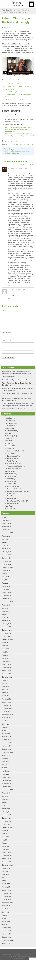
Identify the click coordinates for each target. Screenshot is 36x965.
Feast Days (8, 421)
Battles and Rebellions (14, 451)
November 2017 (7, 821)
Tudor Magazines (17, 954)
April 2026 (5, 517)
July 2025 (5, 539)
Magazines (8, 428)
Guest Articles (9, 426)
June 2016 (5, 874)
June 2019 (5, 762)
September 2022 (7, 639)
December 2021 (7, 668)
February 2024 (7, 589)
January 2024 (6, 592)
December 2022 (7, 630)
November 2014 (7, 934)
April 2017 (5, 843)
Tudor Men (10, 498)
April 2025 (5, 545)
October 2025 (6, 530)
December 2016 (7, 856)
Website (4, 349)
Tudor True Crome (10, 508)
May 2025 (5, 542)
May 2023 (5, 614)
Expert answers (12, 458)
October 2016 (6, 862)
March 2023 (6, 621)
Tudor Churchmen (13, 496)
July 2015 (5, 909)
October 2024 (6, 564)
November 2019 (7, 746)
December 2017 (7, 818)
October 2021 (6, 674)
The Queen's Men (12, 489)
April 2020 (5, 730)
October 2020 (6, 711)
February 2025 (7, 552)
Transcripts (8, 471)
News (6, 433)
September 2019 (7, 752)
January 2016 (6, 890)
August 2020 (6, 718)
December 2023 (7, 595)
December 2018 (7, 780)
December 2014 (7, 931)
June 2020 (5, 724)
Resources (8, 446)
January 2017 (6, 852)
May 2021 (5, 689)
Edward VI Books (10, 89)
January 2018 (6, 815)
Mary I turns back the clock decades (13, 409)
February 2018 (7, 812)
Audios (9, 448)
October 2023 (6, 599)
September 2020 (7, 715)
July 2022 (5, 646)
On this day (8, 436)
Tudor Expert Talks (24, 956)
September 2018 (7, 790)
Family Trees (11, 461)
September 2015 (7, 903)
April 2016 (5, 881)
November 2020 (7, 708)
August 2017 (6, 830)
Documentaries (12, 456)
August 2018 (6, 793)
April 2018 (5, 805)
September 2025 (7, 533)
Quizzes (7, 443)
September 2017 (7, 827)
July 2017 (5, 834)
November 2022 (7, 633)
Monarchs (10, 481)
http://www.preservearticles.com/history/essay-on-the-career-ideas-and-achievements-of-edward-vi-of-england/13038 (19, 129)
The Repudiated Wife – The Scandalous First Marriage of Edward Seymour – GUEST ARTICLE (17, 373)
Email (6, 341)
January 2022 (6, 664)
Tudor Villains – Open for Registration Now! (15, 380)
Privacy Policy (18, 958)
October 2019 (6, 749)
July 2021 (5, 683)
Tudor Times (9, 506)
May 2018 (5, 802)
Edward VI (22, 144)
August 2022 (6, 642)
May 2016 (5, 877)
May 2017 (5, 840)
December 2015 (7, 893)
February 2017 (7, 849)
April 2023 (5, 617)
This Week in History (11, 469)
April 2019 (5, 768)
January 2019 (6, 777)
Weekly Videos (29, 954)
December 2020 (7, 705)
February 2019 (7, 774)
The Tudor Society (15, 10)
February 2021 (7, 699)
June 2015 (5, 912)
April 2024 (5, 583)
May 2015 (5, 915)
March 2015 (6, 921)
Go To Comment (28, 164)
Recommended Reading (14, 466)
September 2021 (7, 677)
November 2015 (7, 896)
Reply (9, 285)
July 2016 (5, 871)
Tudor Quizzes (11, 956)
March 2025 (6, 548)
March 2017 (6, 846)
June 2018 (5, 799)
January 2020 (6, 740)
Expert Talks (8, 418)
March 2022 (6, 658)
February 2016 (7, 887)
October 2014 (6, 937)
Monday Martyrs (10, 431)
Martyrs (9, 479)
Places (7, 438)
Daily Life (10, 453)
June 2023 (5, 611)
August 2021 (6, 680)
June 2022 (5, 649)
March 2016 (6, 884)
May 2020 (5, 727)
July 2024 (5, 574)
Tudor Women (11, 503)
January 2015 (6, 928)
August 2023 (6, 605)
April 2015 (5, 918)
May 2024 (5, 580)
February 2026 (7, 520)
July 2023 (5, 608)
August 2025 (6, 536)
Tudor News (7, 954)
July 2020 (5, 721)
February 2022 (7, 661)
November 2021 (7, 671)
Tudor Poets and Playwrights (16, 501)
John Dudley (30, 144)
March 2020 (6, 733)
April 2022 (5, 655)
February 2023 (7, 624)
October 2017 (6, 824)
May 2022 (5, 652)
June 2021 (5, 686)
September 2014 (7, 940)
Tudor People (9, 474)
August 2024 (6, 570)
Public (6, 441)
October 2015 (6, 899)
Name (6, 332)
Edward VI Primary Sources (13, 92)
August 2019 (6, 755)
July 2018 (5, 796)
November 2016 (7, 859)
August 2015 (6, 906)
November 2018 (7, 783)
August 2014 (6, 943)
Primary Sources (12, 463)
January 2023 (6, 627)
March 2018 (6, 809)
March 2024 (6, 586)
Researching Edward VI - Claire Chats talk (17, 86)
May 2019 (5, 765)
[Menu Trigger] (31, 4)
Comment (5, 310)
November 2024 (7, 561)
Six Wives (10, 484)
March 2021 (6, 696)
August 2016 (6, 868)
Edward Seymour (13, 144)
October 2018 (6, 787)
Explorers (10, 476)
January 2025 (6, 555)
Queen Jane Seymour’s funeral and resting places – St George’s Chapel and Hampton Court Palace (18, 405)
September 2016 (7, 865)
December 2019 (7, 743)
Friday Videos (26, 10)
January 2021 (6, 702)
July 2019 (5, 758)
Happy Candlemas (8, 377)
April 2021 (5, 693)
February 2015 (7, 924)
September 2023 (7, 602)
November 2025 (7, 527)
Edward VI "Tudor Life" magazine (14, 99)
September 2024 (7, 567)
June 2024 (5, 577)
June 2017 (5, 837)
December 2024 (7, 558)
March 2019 (6, 771)
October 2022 (6, 636)
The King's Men (12, 486)
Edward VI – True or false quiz (13, 84)
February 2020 (7, 736)
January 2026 (6, 523)
